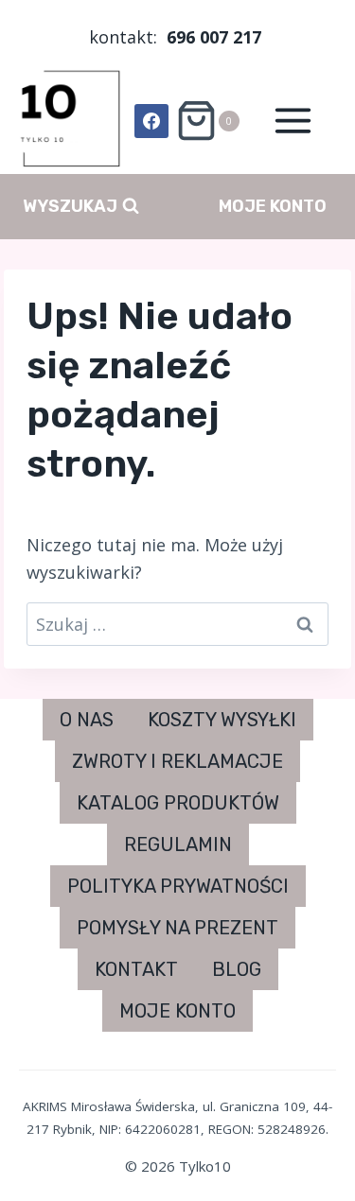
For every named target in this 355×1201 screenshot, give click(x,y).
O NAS (87, 719)
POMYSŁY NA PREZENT (177, 927)
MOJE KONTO (273, 206)
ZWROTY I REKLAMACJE (177, 761)
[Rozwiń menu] (292, 121)
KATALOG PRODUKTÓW (178, 803)
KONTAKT (136, 969)
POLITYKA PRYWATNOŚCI (178, 886)
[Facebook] (151, 121)
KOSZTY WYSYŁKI (222, 719)
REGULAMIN (178, 844)
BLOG (236, 969)
